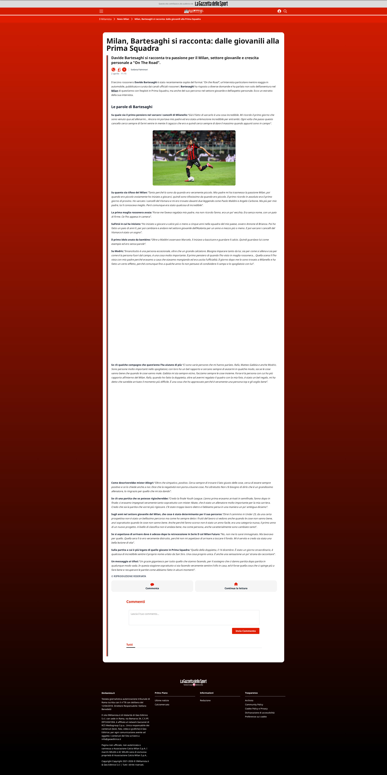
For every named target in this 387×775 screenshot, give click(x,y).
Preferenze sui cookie (256, 716)
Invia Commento (246, 631)
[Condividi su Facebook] (119, 69)
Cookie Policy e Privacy (256, 708)
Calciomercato (162, 704)
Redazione (205, 700)
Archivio (249, 700)
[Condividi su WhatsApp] (113, 69)
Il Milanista (105, 19)
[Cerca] (286, 11)
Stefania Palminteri (139, 69)
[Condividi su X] (124, 69)
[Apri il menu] (101, 11)
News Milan (123, 19)
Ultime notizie (162, 700)
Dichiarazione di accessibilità (260, 712)
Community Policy (254, 704)
